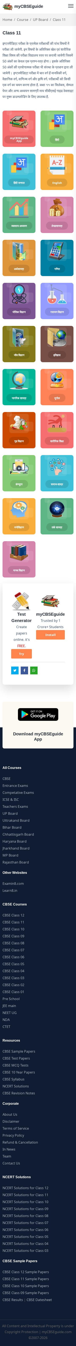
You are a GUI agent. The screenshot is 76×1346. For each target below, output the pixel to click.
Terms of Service (16, 1128)
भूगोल (57, 398)
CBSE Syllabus (13, 1079)
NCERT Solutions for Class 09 (25, 1208)
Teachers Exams (15, 806)
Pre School (11, 998)
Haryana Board (15, 841)
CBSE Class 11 (13, 922)
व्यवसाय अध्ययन (19, 226)
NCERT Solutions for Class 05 (25, 1236)
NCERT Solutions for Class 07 (25, 1222)
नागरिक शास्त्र (19, 398)
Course (22, 19)
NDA (6, 1019)
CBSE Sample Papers (19, 1051)
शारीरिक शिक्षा (57, 441)
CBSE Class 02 (13, 985)
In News (9, 1149)
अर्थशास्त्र (19, 269)
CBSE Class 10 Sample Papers (26, 1286)
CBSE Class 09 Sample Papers (26, 1292)
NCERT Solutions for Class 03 (25, 1250)
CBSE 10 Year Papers (19, 1072)
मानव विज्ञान (19, 570)
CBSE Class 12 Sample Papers (26, 1272)
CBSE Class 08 (13, 943)
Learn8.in (10, 890)
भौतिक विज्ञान (19, 312)
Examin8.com (13, 883)
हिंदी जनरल (19, 183)
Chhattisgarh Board (18, 834)
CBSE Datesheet (39, 1299)
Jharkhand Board (16, 848)
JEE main (9, 1005)
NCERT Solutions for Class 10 (25, 1202)
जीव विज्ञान (19, 355)
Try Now (21, 655)
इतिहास (57, 355)
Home (7, 19)
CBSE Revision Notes (19, 1093)
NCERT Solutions (16, 1086)
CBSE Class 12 (13, 915)
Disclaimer (11, 1121)
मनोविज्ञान (19, 527)
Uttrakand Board (16, 820)
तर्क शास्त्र (57, 527)
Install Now (50, 636)
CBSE (7, 778)
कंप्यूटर (19, 484)
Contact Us (11, 1163)
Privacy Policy (13, 1135)
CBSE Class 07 (13, 950)
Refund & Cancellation (20, 1142)
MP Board (10, 855)
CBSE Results (13, 1299)
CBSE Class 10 (13, 929)
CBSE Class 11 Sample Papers (26, 1279)
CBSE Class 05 (13, 964)
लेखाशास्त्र (57, 226)
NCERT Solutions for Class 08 (25, 1215)
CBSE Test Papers (16, 1058)
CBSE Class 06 (13, 957)
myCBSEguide (28, 6)
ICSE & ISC (11, 799)
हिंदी (57, 140)
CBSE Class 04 (13, 971)
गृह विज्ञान (19, 441)
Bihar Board (12, 827)
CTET (6, 1026)
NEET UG (10, 1012)
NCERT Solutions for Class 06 (25, 1229)
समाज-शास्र (57, 484)
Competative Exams (18, 792)
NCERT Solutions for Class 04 (25, 1243)
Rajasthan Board (16, 862)
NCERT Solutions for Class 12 (25, 1188)
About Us (10, 1114)
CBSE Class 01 (13, 992)
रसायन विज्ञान (57, 312)
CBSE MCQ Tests (15, 1065)
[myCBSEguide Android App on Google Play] (38, 714)
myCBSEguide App (19, 139)
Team (7, 1156)
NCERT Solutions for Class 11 (25, 1195)
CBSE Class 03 (13, 978)
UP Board (40, 19)
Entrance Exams (15, 785)
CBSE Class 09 (13, 936)
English (57, 183)
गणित (57, 269)
